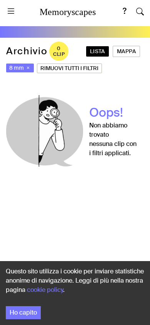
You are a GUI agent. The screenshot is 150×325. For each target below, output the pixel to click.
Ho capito (23, 312)
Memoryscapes (68, 12)
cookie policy (45, 290)
